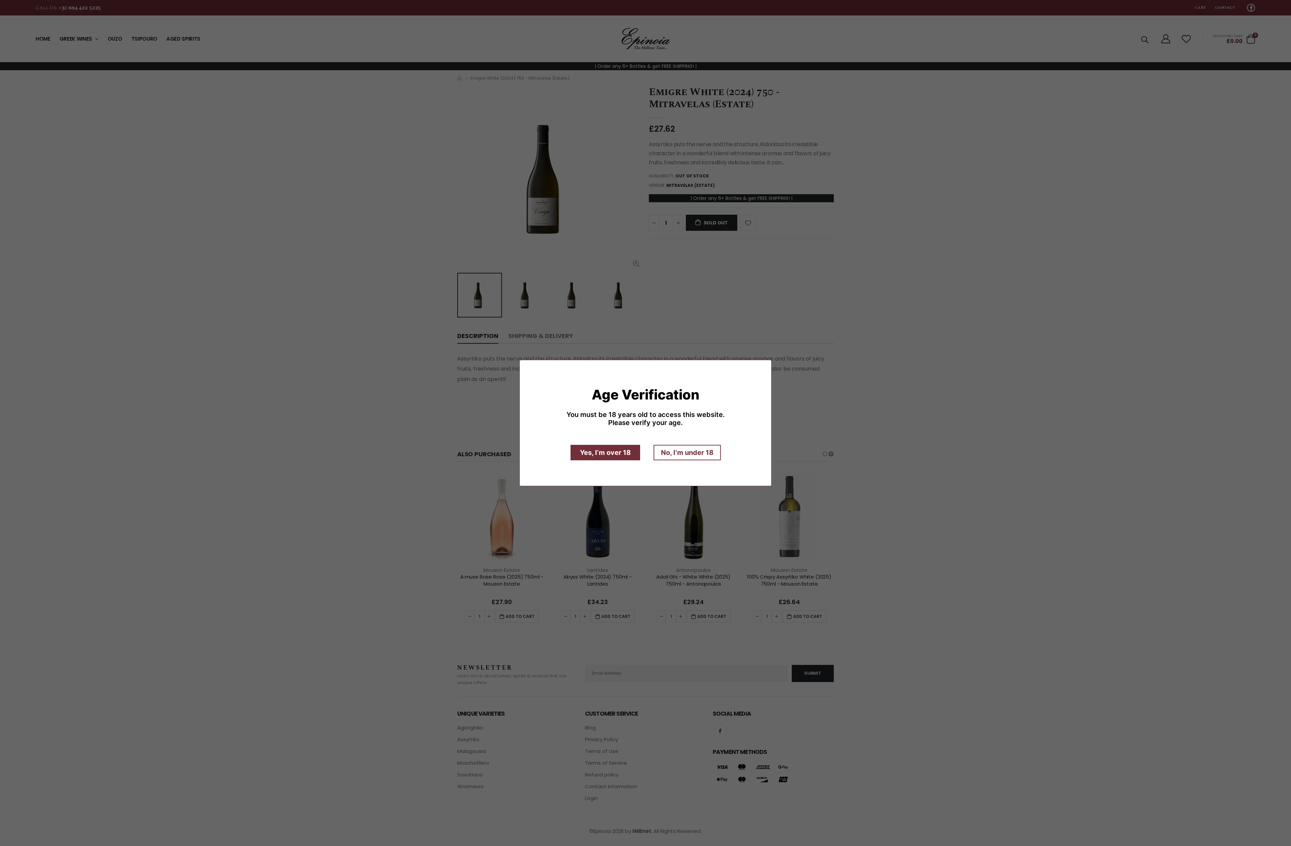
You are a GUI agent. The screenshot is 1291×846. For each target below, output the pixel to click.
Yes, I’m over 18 (605, 453)
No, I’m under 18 (687, 453)
